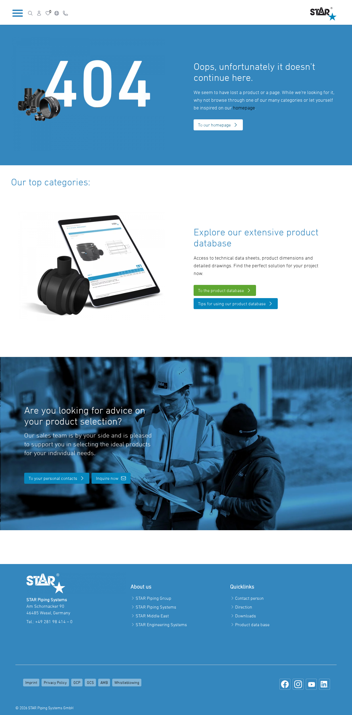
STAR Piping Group (153, 598)
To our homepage (214, 124)
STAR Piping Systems (156, 606)
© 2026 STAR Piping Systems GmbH (44, 707)
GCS (90, 682)
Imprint (31, 682)
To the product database (221, 290)
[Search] (30, 13)
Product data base (252, 624)
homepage (244, 108)
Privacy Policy (55, 682)
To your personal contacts (53, 478)
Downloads (245, 615)
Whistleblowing (126, 682)
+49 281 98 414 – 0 (54, 621)
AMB (104, 682)
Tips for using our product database (232, 303)
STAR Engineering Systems (161, 624)
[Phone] (65, 13)
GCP (76, 682)
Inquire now (107, 478)
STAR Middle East (152, 615)
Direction (243, 606)
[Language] (57, 13)
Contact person (249, 598)
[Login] (39, 13)
